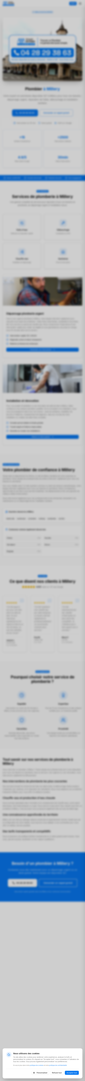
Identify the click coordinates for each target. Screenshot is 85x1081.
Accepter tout (72, 1073)
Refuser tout (57, 1073)
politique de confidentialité (58, 1065)
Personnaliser (42, 1073)
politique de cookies (36, 1065)
